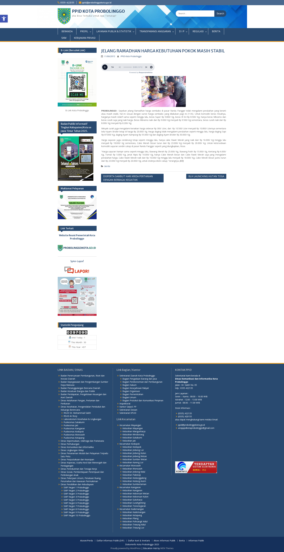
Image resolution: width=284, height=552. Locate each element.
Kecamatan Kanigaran (130, 487)
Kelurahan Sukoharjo (132, 499)
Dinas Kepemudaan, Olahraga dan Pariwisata (82, 440)
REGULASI (198, 31)
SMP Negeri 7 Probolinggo (76, 506)
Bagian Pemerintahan (132, 394)
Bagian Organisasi (131, 391)
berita (107, 166)
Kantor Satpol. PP (128, 406)
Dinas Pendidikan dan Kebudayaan (77, 484)
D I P (181, 31)
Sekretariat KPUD (128, 412)
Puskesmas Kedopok (74, 431)
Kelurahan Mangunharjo (134, 431)
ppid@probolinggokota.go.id (96, 2)
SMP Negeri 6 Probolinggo (76, 503)
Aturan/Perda (86, 541)
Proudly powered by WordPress (125, 548)
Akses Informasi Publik (164, 541)
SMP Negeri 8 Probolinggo (76, 509)
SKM (63, 37)
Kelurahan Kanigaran (132, 490)
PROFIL (84, 31)
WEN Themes (167, 548)
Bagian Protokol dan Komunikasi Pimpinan (142, 400)
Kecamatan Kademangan (132, 509)
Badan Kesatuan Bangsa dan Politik (78, 391)
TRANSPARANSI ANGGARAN (155, 31)
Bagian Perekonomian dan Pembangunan (142, 381)
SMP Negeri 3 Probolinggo (76, 493)
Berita (182, 541)
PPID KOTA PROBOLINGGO (98, 11)
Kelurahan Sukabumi (132, 437)
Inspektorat (125, 403)
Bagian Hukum (129, 385)
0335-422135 (67, 2)
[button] (4, 18)
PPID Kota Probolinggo (131, 56)
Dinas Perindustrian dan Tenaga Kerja (79, 468)
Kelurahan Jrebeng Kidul (133, 471)
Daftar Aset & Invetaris (139, 541)
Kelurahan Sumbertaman (134, 484)
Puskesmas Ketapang (74, 437)
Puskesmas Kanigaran (74, 428)
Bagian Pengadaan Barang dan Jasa (139, 378)
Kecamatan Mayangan (130, 425)
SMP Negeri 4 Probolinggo (76, 496)
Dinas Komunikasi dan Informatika (77, 447)
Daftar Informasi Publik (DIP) (110, 541)
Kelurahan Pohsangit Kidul (134, 521)
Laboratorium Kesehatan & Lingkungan (82, 419)
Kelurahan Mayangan (132, 428)
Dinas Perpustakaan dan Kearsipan (77, 459)
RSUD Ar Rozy (70, 416)
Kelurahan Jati (129, 440)
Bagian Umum (129, 397)
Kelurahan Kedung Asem (134, 481)
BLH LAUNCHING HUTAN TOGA (206, 176)
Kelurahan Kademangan (133, 512)
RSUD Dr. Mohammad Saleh (77, 412)
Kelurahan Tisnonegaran (134, 506)
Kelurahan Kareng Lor (132, 462)
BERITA (216, 31)
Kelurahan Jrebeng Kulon (134, 453)
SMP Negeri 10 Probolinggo (77, 515)
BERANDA (67, 31)
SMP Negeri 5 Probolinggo (76, 499)
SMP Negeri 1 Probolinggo (76, 487)
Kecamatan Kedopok (130, 443)
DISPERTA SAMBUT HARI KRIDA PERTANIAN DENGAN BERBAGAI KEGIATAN (128, 178)
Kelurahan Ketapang (132, 515)
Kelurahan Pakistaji (131, 474)
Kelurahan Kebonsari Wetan (135, 493)
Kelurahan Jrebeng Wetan (134, 456)
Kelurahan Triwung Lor (133, 527)
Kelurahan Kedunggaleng (134, 478)
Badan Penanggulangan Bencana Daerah (80, 388)
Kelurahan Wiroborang (133, 434)
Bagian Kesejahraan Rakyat (135, 388)
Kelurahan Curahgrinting (133, 502)
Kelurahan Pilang (130, 518)
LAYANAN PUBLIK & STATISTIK (113, 31)
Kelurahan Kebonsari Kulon (135, 496)
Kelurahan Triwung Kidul (134, 524)
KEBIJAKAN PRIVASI (85, 37)
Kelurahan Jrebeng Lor (133, 450)
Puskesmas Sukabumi (74, 422)
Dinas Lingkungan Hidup (72, 450)
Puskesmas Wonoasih (74, 434)
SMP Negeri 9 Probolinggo (76, 512)
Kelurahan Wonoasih (132, 468)
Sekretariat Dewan (128, 409)
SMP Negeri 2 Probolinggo (76, 490)
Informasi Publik (196, 541)
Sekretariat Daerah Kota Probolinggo (137, 375)
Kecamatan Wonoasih (130, 465)
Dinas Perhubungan (70, 444)
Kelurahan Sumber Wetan (134, 459)
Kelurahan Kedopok (131, 447)
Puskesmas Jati (71, 425)
